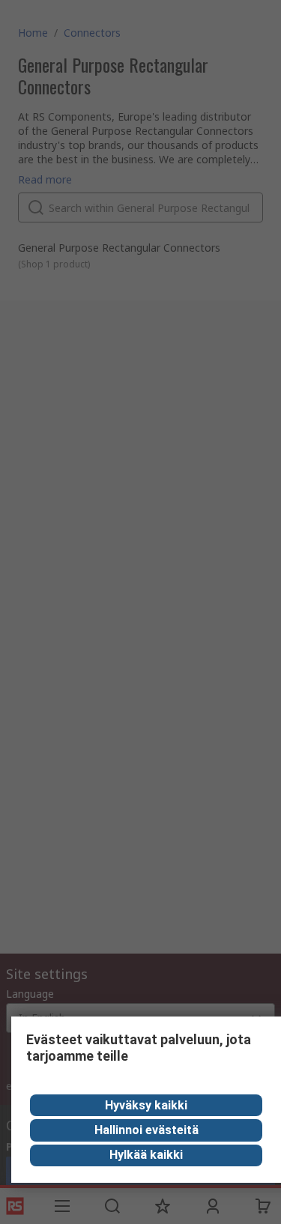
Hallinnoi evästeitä (146, 1130)
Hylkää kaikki (146, 1155)
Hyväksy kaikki (146, 1105)
